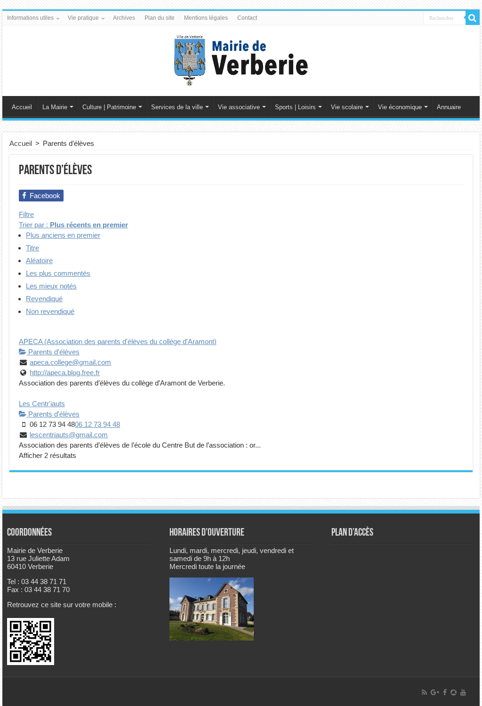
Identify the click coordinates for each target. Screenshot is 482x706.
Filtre (26, 214)
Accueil (22, 107)
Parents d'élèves (53, 352)
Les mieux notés (51, 286)
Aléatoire (39, 261)
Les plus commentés (58, 273)
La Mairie (54, 107)
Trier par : (73, 225)
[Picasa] (454, 692)
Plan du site (160, 18)
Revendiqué (44, 299)
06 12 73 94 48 (97, 424)
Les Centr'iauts (42, 404)
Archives (124, 18)
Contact (247, 18)
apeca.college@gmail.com (70, 362)
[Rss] (424, 692)
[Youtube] (463, 692)
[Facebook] (445, 692)
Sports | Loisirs (295, 107)
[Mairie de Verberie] (241, 59)
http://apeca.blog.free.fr (65, 373)
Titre (32, 248)
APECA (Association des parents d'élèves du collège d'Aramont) (118, 341)
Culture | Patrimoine (109, 107)
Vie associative (239, 107)
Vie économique (400, 107)
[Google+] (435, 692)
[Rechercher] (473, 18)
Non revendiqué (50, 311)
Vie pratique (83, 18)
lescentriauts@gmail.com (69, 435)
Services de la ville (177, 107)
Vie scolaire (347, 107)
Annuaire (449, 107)
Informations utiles (30, 18)
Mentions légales (206, 18)
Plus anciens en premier (63, 235)
